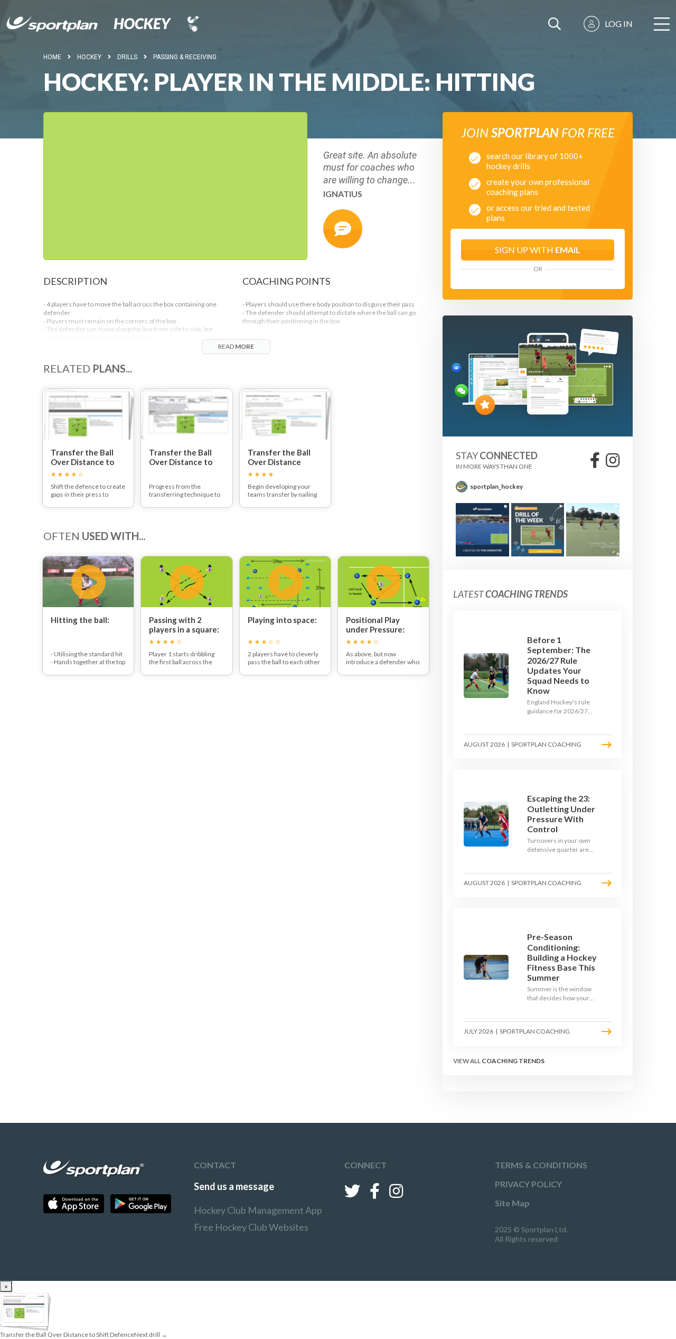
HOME (52, 57)
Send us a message (234, 1186)
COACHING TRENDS (513, 1061)
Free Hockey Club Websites (251, 1227)
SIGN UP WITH (537, 250)
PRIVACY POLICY (528, 1184)
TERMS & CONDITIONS (541, 1165)
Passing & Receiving (185, 57)
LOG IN (619, 23)
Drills (127, 57)
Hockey (89, 57)
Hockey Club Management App (258, 1210)
